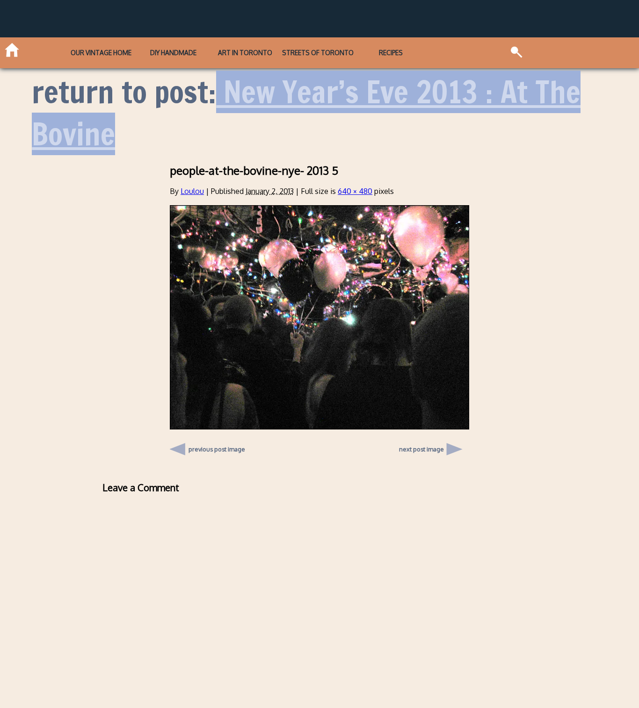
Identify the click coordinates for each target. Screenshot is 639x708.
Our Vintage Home (101, 53)
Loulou (192, 191)
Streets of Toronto (318, 53)
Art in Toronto (245, 53)
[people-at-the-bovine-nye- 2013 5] (319, 426)
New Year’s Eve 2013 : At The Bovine (306, 113)
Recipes (391, 53)
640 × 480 (355, 191)
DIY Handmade (173, 53)
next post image (421, 449)
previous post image (217, 446)
